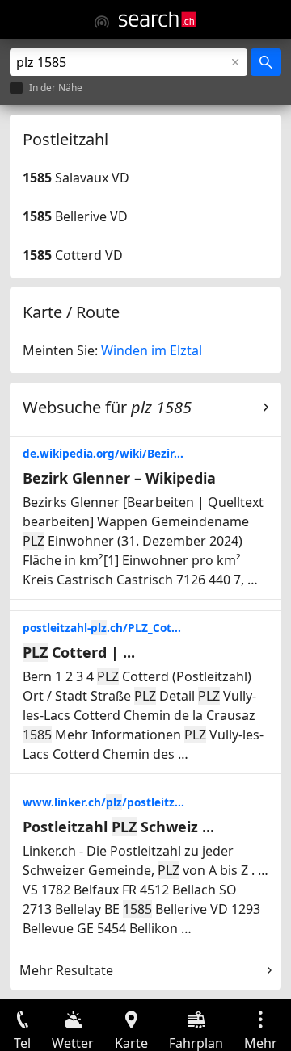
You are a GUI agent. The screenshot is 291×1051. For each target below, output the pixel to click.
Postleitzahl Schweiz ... (118, 826)
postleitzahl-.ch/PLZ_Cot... (102, 627)
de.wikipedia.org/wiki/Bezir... (103, 453)
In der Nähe (55, 88)
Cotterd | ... (79, 652)
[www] (102, 22)
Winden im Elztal (151, 350)
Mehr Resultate (66, 970)
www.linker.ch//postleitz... (103, 802)
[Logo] (157, 19)
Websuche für (107, 407)
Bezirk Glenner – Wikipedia (119, 478)
